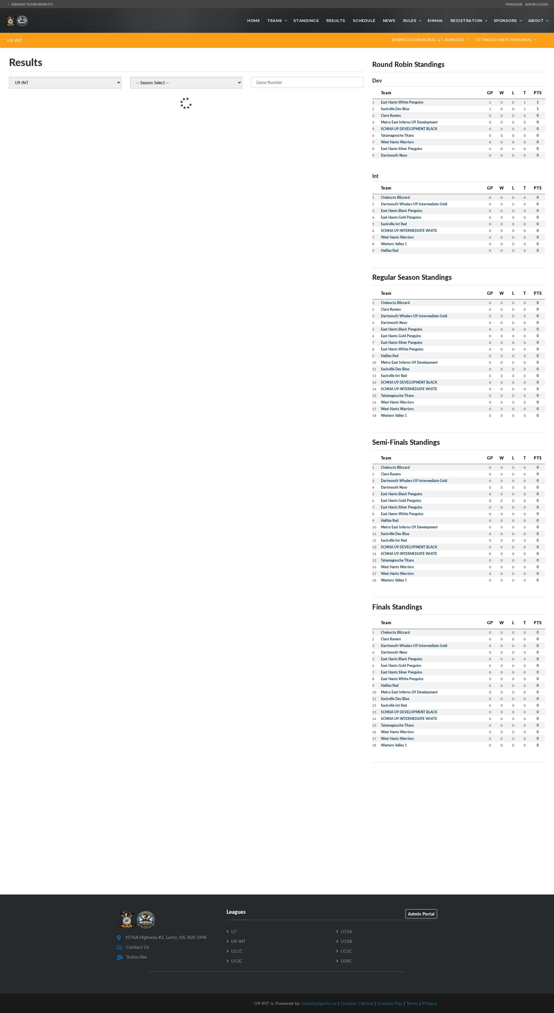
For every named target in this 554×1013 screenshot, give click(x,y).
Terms (412, 1003)
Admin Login (536, 4)
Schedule (364, 20)
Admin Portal (421, 914)
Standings (306, 20)
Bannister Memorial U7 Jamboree (429, 39)
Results (335, 20)
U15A (346, 931)
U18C (346, 961)
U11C (236, 951)
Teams (274, 20)
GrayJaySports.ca (318, 1003)
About (536, 20)
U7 (234, 931)
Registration (466, 20)
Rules (410, 20)
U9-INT (14, 40)
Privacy (429, 1003)
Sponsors (505, 20)
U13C (236, 961)
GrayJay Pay (389, 1003)
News (389, 20)
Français (515, 4)
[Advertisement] (458, 807)
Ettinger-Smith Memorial (504, 39)
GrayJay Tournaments (31, 4)
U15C (346, 951)
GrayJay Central (356, 1003)
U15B (346, 941)
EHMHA (435, 20)
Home (253, 20)
